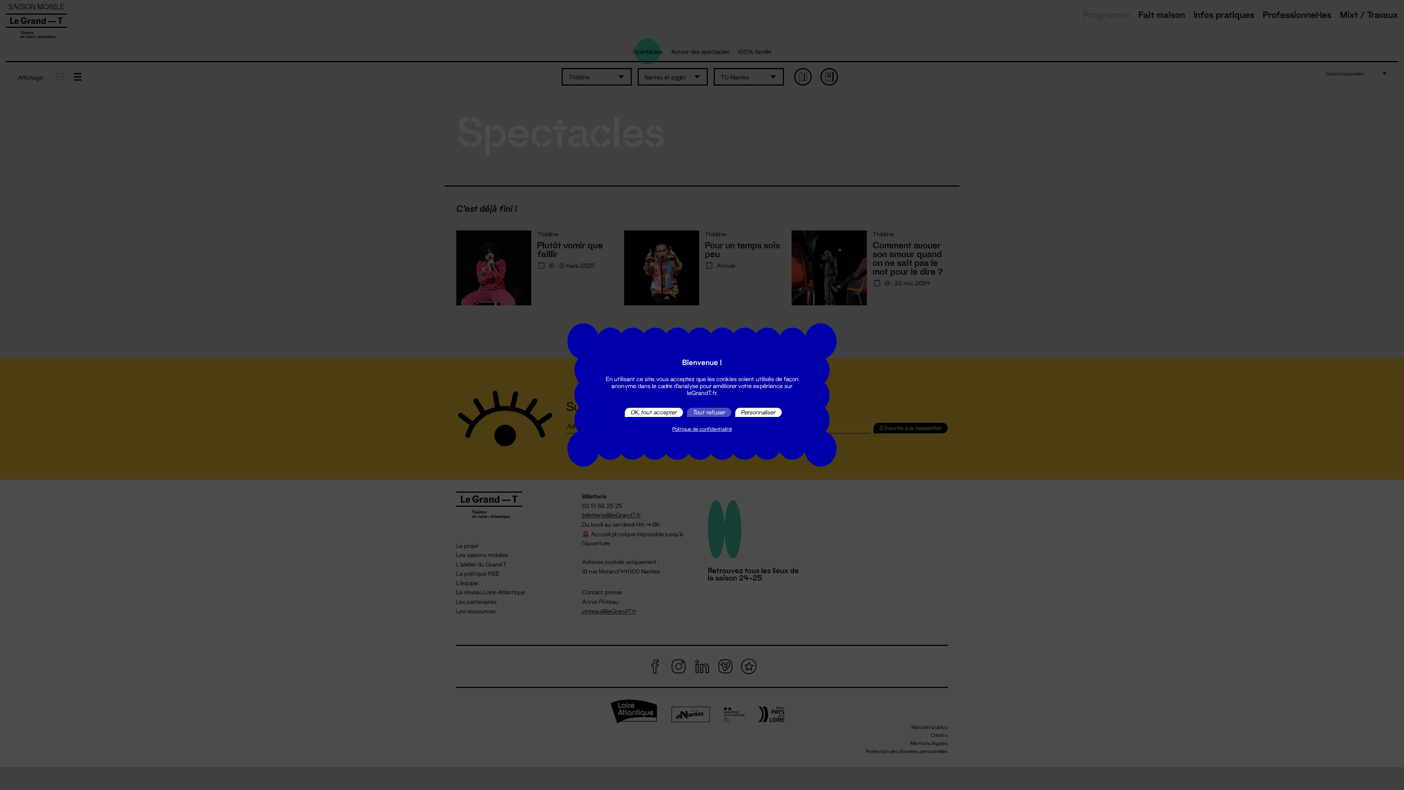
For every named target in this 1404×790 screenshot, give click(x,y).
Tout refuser (709, 412)
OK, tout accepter (654, 412)
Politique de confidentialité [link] (702, 429)
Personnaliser (758, 412)
